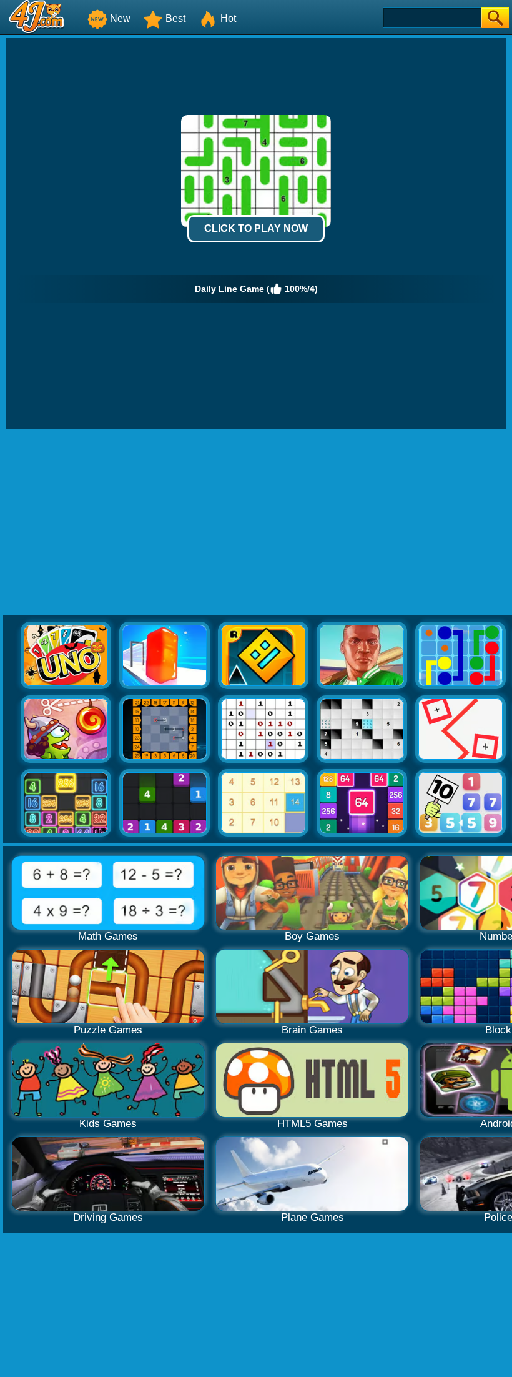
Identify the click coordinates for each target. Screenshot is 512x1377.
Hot (228, 18)
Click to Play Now (256, 228)
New (120, 18)
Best (175, 18)
